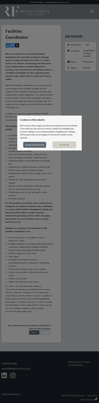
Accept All (64, 145)
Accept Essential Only (34, 145)
